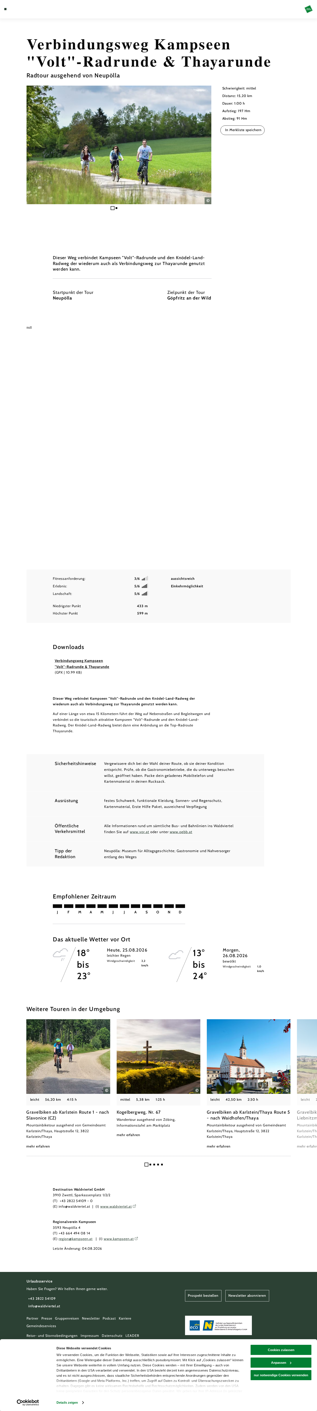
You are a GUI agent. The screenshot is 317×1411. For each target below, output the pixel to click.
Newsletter (91, 1318)
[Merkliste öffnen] (21, 9)
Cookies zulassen (281, 1350)
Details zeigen (67, 1402)
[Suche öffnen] (27, 9)
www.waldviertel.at (116, 1206)
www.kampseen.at (119, 1239)
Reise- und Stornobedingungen (52, 1336)
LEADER (132, 1336)
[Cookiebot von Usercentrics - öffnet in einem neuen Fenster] (28, 1402)
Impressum (90, 1336)
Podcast (109, 1318)
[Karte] (16, 9)
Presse (46, 1318)
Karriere (125, 1318)
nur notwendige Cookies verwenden (281, 1375)
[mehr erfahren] (68, 1084)
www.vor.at (139, 832)
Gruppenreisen (67, 1318)
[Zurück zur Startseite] (308, 9)
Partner (33, 1318)
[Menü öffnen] (5, 9)
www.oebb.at (181, 832)
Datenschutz (112, 1336)
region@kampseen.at (76, 1239)
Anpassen (278, 1362)
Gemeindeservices (41, 1326)
